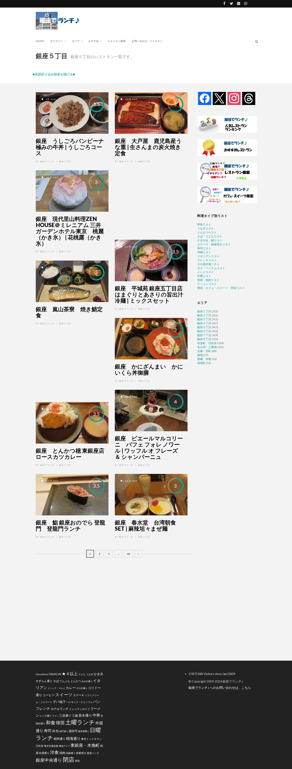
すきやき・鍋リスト (209, 240)
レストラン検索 (117, 40)
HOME (40, 40)
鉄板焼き (81, 753)
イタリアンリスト (208, 256)
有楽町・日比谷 (207, 343)
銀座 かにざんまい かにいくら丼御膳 (149, 369)
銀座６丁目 (204, 331)
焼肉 (62, 753)
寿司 (47, 730)
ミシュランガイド (79, 708)
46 (128, 553)
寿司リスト (204, 248)
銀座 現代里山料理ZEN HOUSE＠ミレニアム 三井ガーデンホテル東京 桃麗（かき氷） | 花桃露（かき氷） (70, 230)
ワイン (55, 715)
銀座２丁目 (204, 315)
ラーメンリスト (207, 284)
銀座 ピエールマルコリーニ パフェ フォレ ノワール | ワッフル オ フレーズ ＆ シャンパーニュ (149, 447)
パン (96, 702)
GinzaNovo (42, 674)
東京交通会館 (51, 745)
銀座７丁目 (204, 335)
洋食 (54, 752)
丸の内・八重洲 (207, 347)
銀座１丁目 (204, 311)
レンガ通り (46, 715)
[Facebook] (204, 98)
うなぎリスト (205, 228)
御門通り (63, 731)
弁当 (55, 731)
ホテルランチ (60, 708)
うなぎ (89, 674)
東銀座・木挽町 (85, 745)
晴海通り (73, 738)
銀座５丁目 (65, 161)
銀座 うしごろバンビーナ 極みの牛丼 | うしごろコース (73, 146)
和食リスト (204, 224)
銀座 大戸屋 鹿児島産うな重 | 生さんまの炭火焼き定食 (148, 146)
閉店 (68, 759)
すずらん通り (44, 681)
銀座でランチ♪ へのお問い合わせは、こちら (220, 687)
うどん (81, 674)
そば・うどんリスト (209, 236)
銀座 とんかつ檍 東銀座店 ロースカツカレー (73, 453)
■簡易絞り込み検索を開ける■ (54, 74)
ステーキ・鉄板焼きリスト (214, 244)
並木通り (85, 715)
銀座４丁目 (204, 323)
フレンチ (43, 708)
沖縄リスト (204, 252)
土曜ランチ (80, 722)
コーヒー (49, 695)
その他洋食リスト (208, 264)
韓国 (77, 760)
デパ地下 (59, 702)
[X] (219, 98)
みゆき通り (86, 681)
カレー (71, 688)
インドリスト (205, 272)
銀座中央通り (49, 760)
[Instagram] (234, 98)
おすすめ (93, 40)
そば (56, 681)
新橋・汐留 (204, 359)
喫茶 (60, 722)
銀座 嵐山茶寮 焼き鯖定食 (69, 312)
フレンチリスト (207, 260)
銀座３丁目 (204, 319)
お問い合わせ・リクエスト (147, 40)
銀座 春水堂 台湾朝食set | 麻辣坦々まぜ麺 (145, 525)
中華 (96, 715)
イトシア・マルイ (56, 688)
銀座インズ (93, 753)
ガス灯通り (81, 688)
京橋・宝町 (204, 351)
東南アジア (64, 746)
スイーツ (64, 694)
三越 (75, 715)
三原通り (65, 715)
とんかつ (76, 681)
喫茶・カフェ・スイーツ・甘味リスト (221, 288)
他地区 (201, 363)
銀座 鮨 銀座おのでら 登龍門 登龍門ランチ (70, 525)
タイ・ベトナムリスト (211, 268)
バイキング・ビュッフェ (79, 702)
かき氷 (98, 674)
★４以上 (70, 673)
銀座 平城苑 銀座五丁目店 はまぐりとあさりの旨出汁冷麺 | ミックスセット (151, 294)
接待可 (73, 731)
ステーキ (78, 695)
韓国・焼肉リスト (208, 280)
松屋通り (44, 753)
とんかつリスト (207, 232)
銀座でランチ (47, 161)
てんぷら (65, 681)
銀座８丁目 (204, 339)
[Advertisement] (157, 20)
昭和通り (60, 738)
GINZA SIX (55, 674)
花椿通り (70, 753)
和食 (50, 722)
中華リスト (204, 276)
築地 (200, 355)
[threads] (248, 98)
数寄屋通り (83, 731)
